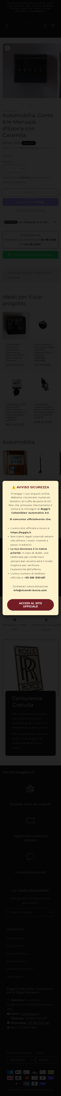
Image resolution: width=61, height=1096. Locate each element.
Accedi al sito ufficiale (30, 605)
